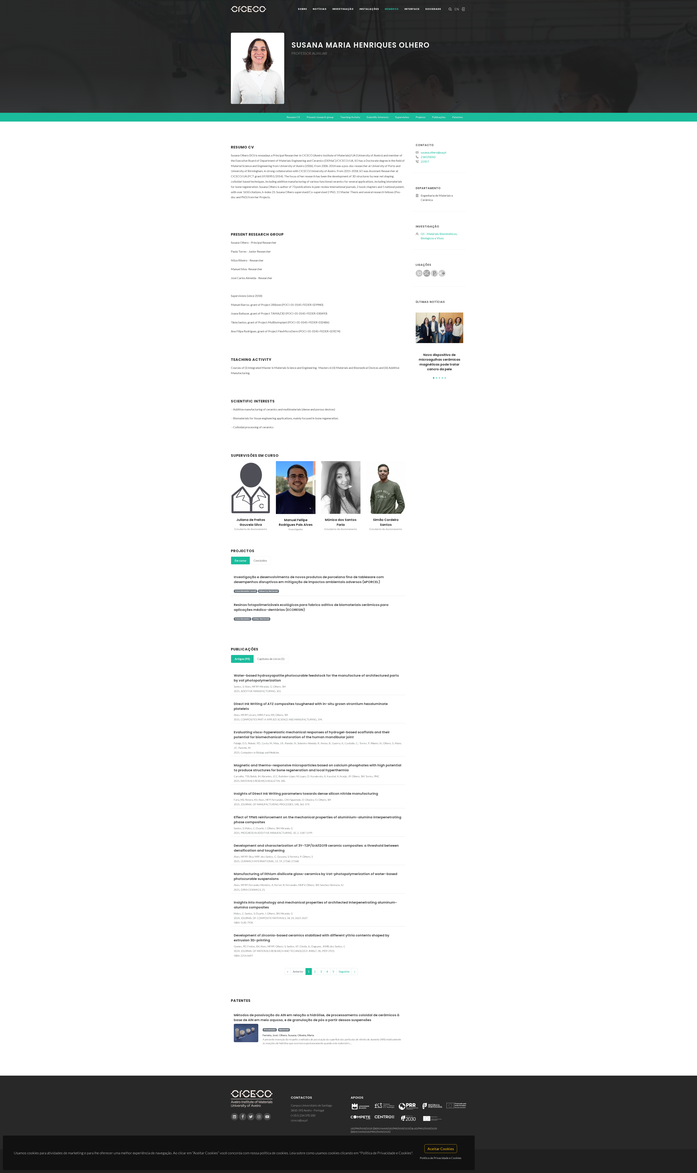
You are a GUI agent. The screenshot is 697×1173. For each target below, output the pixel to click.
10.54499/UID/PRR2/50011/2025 (373, 1131)
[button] (433, 378)
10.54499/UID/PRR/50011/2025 (394, 1128)
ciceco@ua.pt (299, 1120)
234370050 (428, 157)
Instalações (369, 9)
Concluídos (260, 560)
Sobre (302, 9)
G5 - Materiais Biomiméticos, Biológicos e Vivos (439, 236)
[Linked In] (234, 1116)
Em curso (240, 560)
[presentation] (227, 496)
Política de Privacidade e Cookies (440, 1158)
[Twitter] (250, 1116)
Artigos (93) (242, 658)
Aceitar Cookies (440, 1148)
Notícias (320, 9)
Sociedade (433, 9)
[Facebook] (242, 1116)
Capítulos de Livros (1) (270, 658)
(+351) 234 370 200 (303, 1115)
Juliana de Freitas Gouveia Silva (295, 522)
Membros (392, 9)
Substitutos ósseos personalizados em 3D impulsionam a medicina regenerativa (439, 362)
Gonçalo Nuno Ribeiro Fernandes (250, 522)
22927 (425, 161)
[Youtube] (267, 1116)
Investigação (343, 9)
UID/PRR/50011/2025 (361, 1128)
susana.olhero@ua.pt (433, 152)
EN (456, 9)
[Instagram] (259, 1116)
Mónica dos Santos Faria (386, 522)
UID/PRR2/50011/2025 (425, 1128)
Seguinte (344, 971)
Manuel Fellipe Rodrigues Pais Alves (341, 522)
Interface (411, 9)
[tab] (240, 561)
